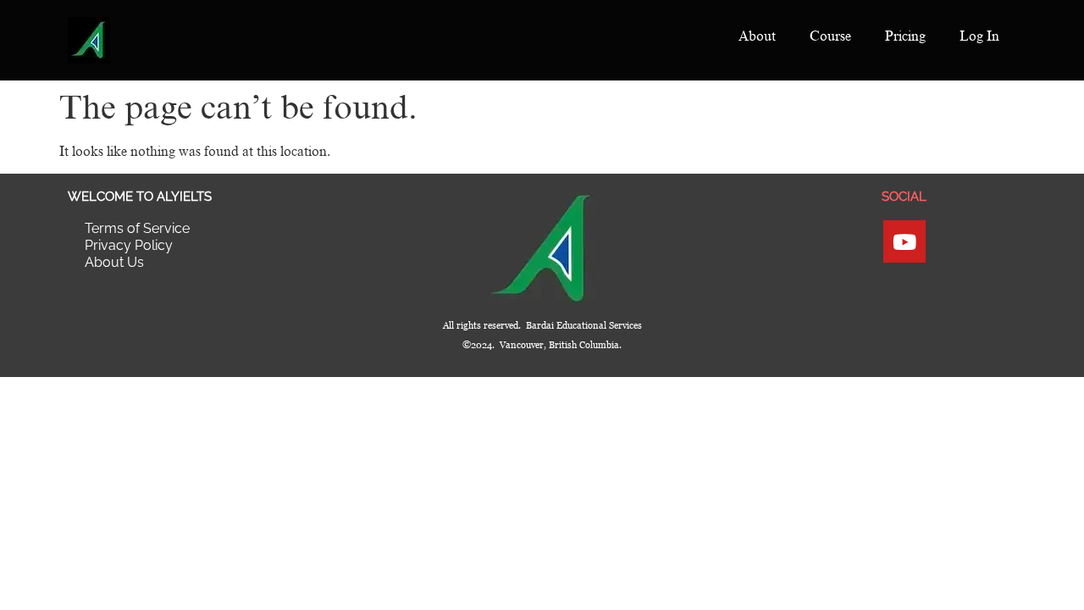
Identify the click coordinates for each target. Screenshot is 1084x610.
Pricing (905, 36)
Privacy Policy (129, 245)
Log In (979, 36)
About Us (114, 262)
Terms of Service (137, 228)
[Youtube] (904, 241)
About (757, 36)
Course (830, 36)
